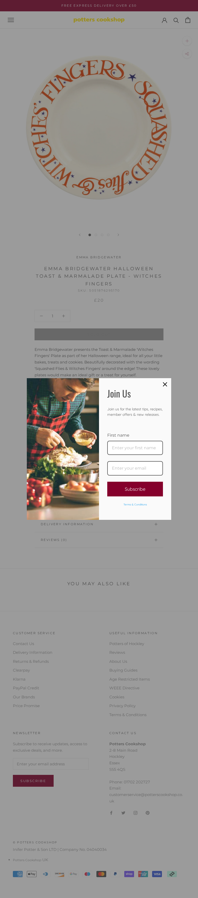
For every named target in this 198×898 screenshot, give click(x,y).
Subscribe (135, 489)
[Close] (165, 384)
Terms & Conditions (135, 504)
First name (118, 435)
